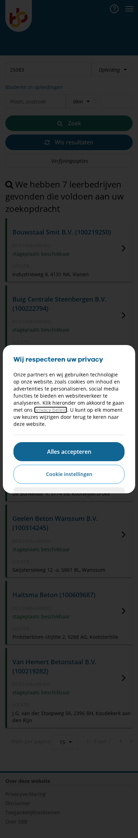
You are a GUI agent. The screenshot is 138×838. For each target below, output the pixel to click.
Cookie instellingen (69, 474)
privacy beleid (50, 409)
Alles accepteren (69, 452)
